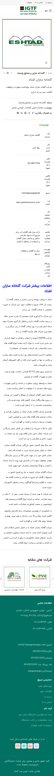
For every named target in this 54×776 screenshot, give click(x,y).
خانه (50, 73)
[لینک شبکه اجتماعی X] (29, 113)
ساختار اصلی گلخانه (34, 108)
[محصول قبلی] (11, 73)
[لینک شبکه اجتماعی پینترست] (25, 113)
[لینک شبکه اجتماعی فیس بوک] (32, 113)
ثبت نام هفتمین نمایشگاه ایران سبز (35, 714)
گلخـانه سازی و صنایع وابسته (31, 73)
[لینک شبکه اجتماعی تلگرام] (18, 113)
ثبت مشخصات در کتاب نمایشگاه (36, 720)
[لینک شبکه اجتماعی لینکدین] (21, 113)
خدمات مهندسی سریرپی (14, 589)
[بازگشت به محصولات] (7, 73)
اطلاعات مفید (46, 691)
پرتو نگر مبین (39, 589)
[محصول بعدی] (4, 73)
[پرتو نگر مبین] (39, 577)
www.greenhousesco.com (27, 202)
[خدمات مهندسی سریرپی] (14, 577)
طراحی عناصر (18, 108)
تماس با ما (47, 702)
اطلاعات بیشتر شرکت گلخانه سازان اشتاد (27, 288)
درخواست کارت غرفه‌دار (41, 725)
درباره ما (48, 696)
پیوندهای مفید (45, 686)
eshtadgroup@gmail (31, 193)
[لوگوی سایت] (27, 10)
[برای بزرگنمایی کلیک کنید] (46, 62)
